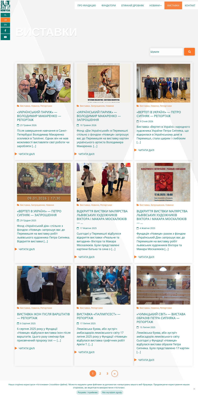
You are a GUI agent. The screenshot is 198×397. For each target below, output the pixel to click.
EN (5, 24)
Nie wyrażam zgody (112, 392)
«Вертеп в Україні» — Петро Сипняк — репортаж (159, 114)
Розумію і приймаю (88, 392)
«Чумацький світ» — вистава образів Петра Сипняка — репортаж (161, 318)
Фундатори (108, 5)
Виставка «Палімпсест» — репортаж (98, 316)
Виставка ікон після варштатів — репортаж (43, 316)
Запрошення (98, 105)
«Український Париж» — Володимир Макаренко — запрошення (99, 116)
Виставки (173, 5)
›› (114, 373)
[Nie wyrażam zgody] (194, 388)
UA (5, 20)
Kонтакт (190, 5)
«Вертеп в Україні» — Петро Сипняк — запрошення (39, 213)
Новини (154, 5)
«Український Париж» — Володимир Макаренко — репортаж (39, 116)
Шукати (189, 52)
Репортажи (46, 105)
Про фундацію (86, 5)
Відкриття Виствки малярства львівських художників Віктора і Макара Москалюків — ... (102, 217)
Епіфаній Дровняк (132, 5)
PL (5, 15)
